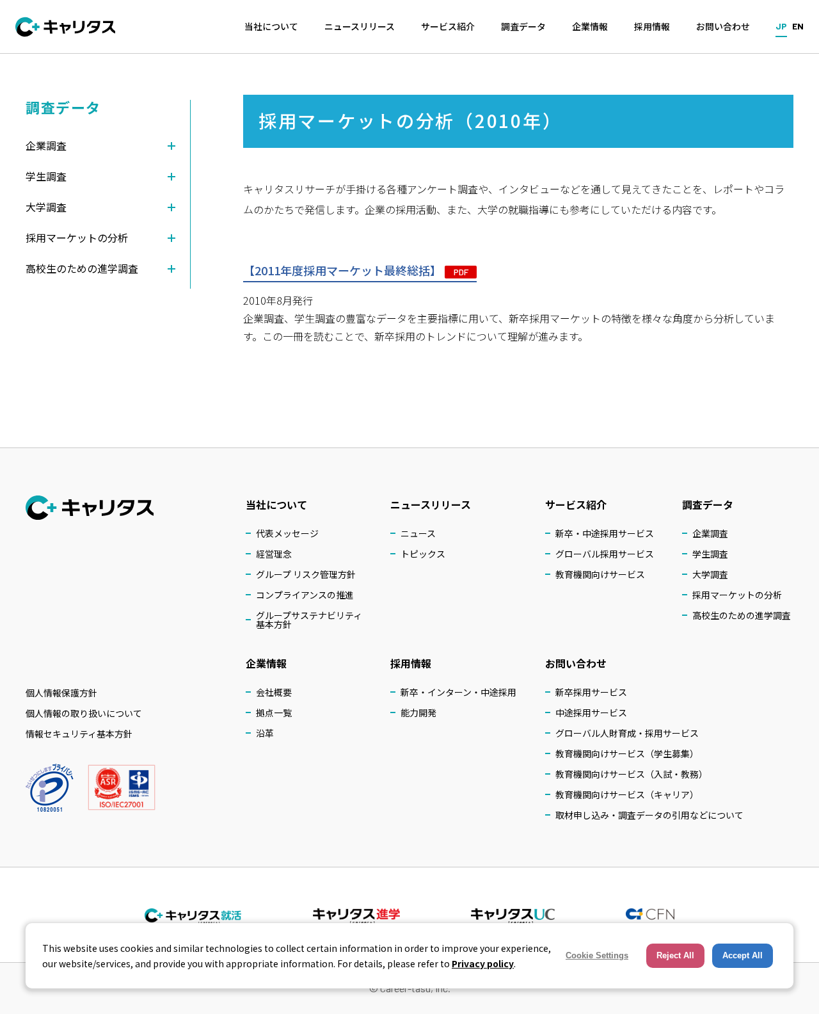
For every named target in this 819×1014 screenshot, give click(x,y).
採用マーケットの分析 (737, 594)
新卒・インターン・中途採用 (458, 692)
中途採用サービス (591, 712)
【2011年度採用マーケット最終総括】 (355, 270)
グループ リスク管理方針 (306, 574)
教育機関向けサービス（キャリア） (627, 794)
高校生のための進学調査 (741, 615)
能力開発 (418, 712)
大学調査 (710, 574)
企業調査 (710, 533)
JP (781, 25)
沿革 (265, 732)
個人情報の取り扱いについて (84, 713)
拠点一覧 (274, 712)
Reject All (675, 955)
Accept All (742, 955)
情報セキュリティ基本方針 (79, 733)
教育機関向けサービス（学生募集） (627, 753)
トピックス (423, 553)
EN (798, 25)
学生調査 (710, 553)
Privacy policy (483, 963)
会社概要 (274, 692)
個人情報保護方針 (61, 692)
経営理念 (274, 553)
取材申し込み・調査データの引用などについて (649, 814)
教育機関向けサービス (600, 574)
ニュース (418, 533)
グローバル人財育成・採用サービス (627, 732)
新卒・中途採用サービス (604, 533)
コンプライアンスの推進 (305, 594)
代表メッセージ (287, 533)
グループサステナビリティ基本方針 (309, 620)
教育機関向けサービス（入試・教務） (631, 773)
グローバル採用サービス (604, 553)
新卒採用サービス (591, 692)
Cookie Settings (597, 955)
